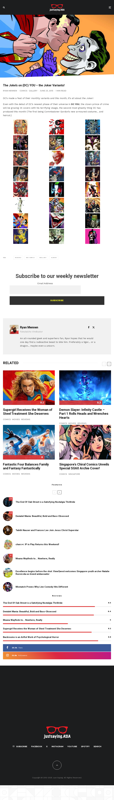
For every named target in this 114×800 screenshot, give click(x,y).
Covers (18, 257)
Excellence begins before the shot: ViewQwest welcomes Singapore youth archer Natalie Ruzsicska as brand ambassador (62, 572)
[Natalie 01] (8, 573)
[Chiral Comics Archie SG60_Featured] (85, 442)
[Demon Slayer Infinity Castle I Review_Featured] (85, 387)
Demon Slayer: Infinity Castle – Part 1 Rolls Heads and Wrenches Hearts (83, 414)
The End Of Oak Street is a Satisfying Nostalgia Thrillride (45, 502)
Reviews (25, 419)
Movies (16, 419)
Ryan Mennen (10, 91)
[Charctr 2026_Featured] (8, 544)
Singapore (74, 474)
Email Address (45, 283)
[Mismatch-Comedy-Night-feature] (8, 587)
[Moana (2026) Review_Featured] (8, 558)
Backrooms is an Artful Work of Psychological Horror (31, 637)
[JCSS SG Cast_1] (8, 530)
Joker (54, 257)
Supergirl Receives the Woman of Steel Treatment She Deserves (27, 411)
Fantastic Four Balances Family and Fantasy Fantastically (26, 466)
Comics (23, 91)
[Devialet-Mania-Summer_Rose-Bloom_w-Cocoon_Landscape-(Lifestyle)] (8, 516)
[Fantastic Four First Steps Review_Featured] (29, 442)
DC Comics (31, 257)
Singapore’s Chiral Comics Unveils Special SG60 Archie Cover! (84, 466)
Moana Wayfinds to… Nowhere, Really (35, 558)
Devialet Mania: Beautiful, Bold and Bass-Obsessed (42, 516)
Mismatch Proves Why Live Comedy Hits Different (42, 586)
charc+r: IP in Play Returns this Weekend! (37, 544)
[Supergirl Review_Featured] (29, 387)
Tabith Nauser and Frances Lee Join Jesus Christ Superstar (47, 530)
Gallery (33, 91)
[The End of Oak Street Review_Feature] (8, 502)
